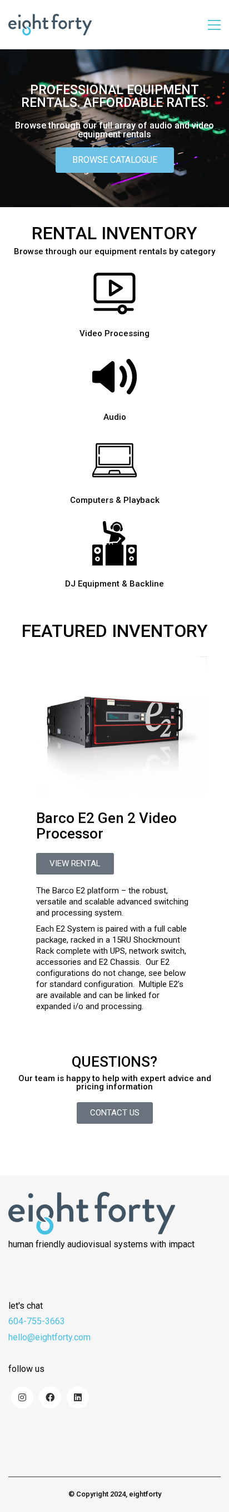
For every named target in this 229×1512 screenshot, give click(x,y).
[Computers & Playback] (114, 460)
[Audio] (114, 376)
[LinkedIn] (78, 1397)
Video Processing (114, 333)
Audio (114, 417)
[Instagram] (22, 1397)
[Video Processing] (114, 293)
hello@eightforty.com (49, 1337)
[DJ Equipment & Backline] (114, 543)
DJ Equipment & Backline (114, 584)
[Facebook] (50, 1397)
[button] (214, 25)
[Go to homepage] (50, 24)
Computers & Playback (115, 500)
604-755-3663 (36, 1321)
